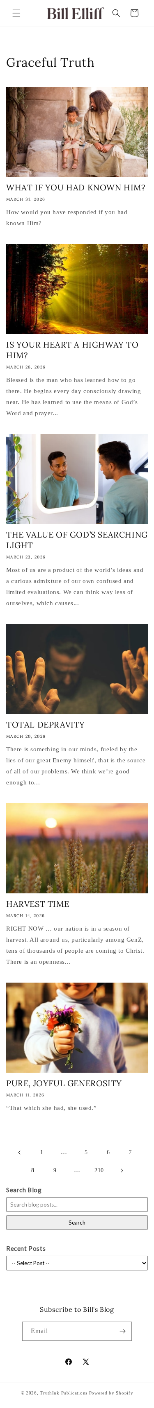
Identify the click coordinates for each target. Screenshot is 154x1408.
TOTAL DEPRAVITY (45, 724)
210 (99, 1170)
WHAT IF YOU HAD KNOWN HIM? (75, 187)
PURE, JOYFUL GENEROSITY (64, 1083)
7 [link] (130, 1152)
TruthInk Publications (63, 1392)
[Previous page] (20, 1153)
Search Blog (24, 1189)
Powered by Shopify (111, 1392)
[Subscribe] (122, 1331)
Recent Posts (26, 1248)
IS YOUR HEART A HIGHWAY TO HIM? (72, 349)
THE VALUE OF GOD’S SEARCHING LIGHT (77, 539)
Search (77, 1222)
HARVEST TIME (37, 904)
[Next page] (122, 1171)
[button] (16, 13)
